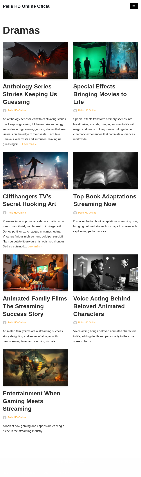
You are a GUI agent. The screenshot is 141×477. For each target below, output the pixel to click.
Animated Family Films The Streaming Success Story (35, 306)
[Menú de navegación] (134, 6)
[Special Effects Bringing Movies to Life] (105, 60)
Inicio (7, 473)
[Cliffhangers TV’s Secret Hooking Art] (35, 170)
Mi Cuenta (66, 473)
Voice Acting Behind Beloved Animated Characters (102, 306)
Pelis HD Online (17, 110)
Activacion (26, 473)
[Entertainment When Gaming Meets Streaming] (35, 367)
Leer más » (29, 144)
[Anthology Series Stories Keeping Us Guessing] (35, 60)
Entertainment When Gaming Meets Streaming (31, 401)
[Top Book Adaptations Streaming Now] (105, 170)
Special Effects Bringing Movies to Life (100, 94)
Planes (47, 473)
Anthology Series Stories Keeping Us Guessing (30, 94)
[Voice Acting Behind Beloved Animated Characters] (105, 272)
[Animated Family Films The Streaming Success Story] (35, 272)
